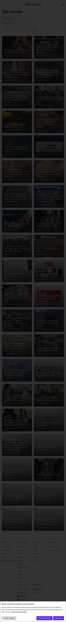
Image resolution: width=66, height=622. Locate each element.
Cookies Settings (9, 618)
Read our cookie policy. (19, 612)
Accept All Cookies (44, 618)
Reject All (59, 618)
